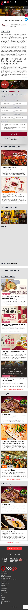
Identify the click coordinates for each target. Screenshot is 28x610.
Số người (3, 107)
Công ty (2, 599)
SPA (2, 593)
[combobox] (11, 2)
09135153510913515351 (18, 355)
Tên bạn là (3, 114)
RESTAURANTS (5, 164)
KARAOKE (3, 585)
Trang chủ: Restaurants (8, 192)
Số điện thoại (17, 114)
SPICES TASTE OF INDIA (9, 167)
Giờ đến (16, 100)
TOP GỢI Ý (4, 439)
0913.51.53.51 (14, 91)
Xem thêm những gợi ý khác (14, 479)
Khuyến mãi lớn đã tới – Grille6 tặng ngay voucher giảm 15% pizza (13, 297)
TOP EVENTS (4, 588)
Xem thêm (24, 77)
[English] (3, 4)
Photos (20, 7)
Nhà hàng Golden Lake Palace (10, 531)
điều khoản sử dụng (21, 138)
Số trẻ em (16, 107)
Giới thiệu (6, 7)
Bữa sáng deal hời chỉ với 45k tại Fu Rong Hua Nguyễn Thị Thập (13, 352)
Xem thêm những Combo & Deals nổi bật (14, 389)
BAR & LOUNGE (4, 582)
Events (16, 7)
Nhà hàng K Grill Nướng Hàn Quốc (12, 195)
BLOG (2, 595)
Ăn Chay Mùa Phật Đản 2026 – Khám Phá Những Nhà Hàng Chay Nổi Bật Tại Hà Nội (13, 442)
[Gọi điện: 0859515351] (26, 19)
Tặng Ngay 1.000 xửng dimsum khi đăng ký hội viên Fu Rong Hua (13, 325)
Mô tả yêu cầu (4, 121)
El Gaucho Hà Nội (6, 414)
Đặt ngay (12, 411)
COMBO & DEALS (6, 294)
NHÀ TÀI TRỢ (4, 592)
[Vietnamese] (1, 4)
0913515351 (13, 26)
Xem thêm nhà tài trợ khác (14, 542)
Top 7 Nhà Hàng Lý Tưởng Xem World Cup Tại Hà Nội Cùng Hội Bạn (13, 469)
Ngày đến (3, 100)
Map (23, 7)
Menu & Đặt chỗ (11, 7)
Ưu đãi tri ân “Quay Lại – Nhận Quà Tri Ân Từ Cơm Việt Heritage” (14, 379)
